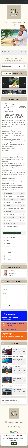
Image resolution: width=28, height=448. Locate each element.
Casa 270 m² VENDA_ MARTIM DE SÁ (11, 347)
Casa (24, 51)
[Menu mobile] (2, 31)
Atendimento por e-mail (15, 422)
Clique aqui (5, 402)
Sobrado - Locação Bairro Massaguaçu (12, 366)
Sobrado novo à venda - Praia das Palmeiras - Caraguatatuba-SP (13, 386)
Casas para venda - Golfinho (9, 376)
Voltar (24, 53)
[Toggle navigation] (25, 2)
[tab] (7, 73)
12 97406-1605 (20, 22)
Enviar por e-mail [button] (14, 305)
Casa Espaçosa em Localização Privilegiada (13, 356)
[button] (4, 83)
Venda (8, 51)
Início (4, 51)
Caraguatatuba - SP (17, 51)
